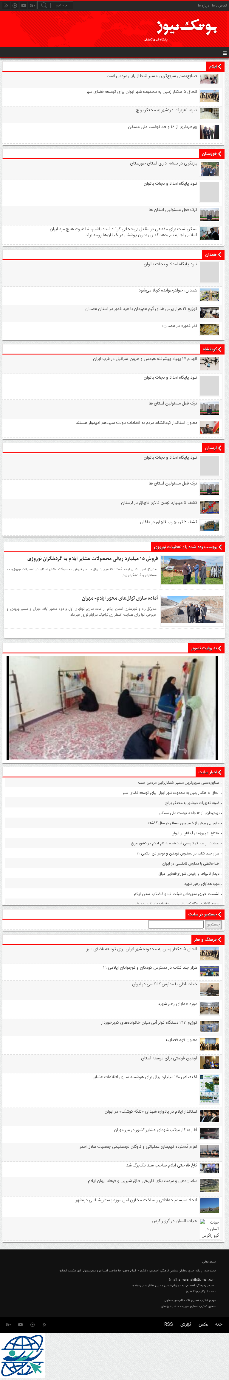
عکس (203, 1324)
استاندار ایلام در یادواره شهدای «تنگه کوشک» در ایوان (151, 1112)
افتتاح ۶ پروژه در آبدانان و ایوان (195, 833)
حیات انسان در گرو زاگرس (174, 1221)
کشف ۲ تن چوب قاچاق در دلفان (168, 522)
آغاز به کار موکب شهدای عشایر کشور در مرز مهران (155, 1130)
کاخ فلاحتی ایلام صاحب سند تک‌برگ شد (161, 1166)
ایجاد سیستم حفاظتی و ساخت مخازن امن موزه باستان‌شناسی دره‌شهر (136, 1200)
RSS (168, 1324)
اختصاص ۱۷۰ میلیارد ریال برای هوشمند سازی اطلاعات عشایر (145, 1077)
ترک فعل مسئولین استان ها (173, 210)
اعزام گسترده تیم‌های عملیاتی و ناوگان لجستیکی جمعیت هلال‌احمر (138, 1147)
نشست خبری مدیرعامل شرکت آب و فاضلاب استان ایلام (176, 894)
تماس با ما (219, 6)
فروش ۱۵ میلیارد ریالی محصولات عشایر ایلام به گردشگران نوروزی (92, 559)
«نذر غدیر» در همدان (179, 326)
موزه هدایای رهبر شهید (201, 884)
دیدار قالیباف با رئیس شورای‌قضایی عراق (188, 874)
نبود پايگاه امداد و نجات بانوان (170, 184)
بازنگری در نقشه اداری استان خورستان (163, 164)
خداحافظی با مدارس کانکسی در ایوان (190, 863)
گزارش (185, 1324)
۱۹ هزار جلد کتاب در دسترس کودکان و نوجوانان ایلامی (178, 853)
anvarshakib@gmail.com (197, 1279)
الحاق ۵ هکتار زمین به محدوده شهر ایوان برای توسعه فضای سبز (141, 92)
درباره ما (203, 6)
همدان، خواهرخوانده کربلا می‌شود (168, 291)
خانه (218, 1324)
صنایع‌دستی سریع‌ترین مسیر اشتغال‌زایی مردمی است (151, 76)
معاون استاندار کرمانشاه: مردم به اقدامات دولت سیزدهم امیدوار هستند (136, 423)
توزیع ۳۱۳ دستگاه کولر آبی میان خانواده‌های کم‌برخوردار (177, 904)
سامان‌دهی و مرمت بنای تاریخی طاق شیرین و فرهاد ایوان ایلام (142, 1181)
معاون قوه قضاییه (181, 1040)
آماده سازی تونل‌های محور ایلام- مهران (120, 598)
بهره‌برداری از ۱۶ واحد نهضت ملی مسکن (162, 127)
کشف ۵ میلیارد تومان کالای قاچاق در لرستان (159, 503)
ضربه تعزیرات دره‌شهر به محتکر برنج (166, 110)
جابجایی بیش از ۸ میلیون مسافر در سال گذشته (183, 823)
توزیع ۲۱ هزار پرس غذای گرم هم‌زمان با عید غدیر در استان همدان (141, 309)
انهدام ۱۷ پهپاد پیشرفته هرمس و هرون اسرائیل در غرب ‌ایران (145, 359)
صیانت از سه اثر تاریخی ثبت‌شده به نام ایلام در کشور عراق (175, 843)
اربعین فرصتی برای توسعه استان (169, 1058)
